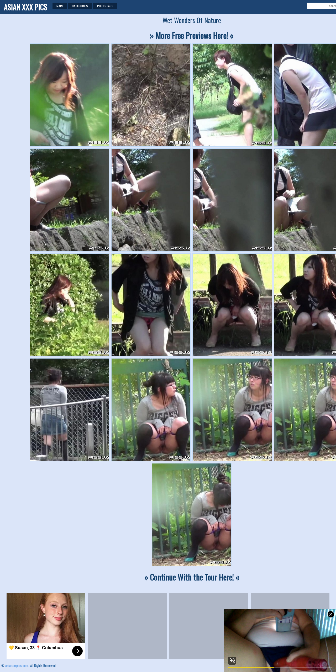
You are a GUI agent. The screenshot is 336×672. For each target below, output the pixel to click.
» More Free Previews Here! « (191, 35)
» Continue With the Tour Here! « (191, 577)
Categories (80, 6)
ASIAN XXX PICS (25, 7)
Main (59, 6)
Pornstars (105, 6)
